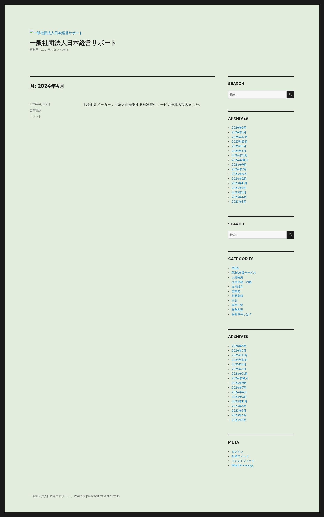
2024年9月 (239, 165)
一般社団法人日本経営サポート (73, 42)
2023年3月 (239, 202)
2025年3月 (239, 151)
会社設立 (237, 286)
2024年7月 (239, 169)
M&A (235, 268)
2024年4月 (239, 174)
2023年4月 (239, 197)
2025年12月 (240, 137)
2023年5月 (239, 192)
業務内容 (237, 310)
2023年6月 (239, 188)
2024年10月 (240, 160)
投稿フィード (240, 456)
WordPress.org (242, 465)
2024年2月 (239, 178)
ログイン (237, 451)
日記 (234, 300)
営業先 (236, 291)
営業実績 (35, 110)
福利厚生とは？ (242, 314)
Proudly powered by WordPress (97, 496)
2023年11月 (239, 183)
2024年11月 (240, 155)
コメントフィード (243, 461)
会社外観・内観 (242, 282)
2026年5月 (239, 132)
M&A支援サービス (244, 273)
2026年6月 (239, 128)
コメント (35, 116)
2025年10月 (240, 141)
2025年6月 (239, 146)
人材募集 (237, 277)
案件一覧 (237, 305)
